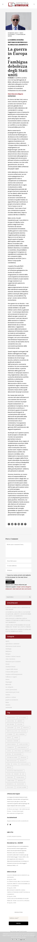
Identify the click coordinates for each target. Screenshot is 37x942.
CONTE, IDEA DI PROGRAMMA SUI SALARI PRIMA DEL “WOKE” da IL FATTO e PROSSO (18, 899)
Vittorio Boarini (21, 787)
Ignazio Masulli (11, 744)
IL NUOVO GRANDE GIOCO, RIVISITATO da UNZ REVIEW (18, 876)
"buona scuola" (11, 717)
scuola (15, 764)
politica (22, 760)
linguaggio (9, 682)
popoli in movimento (12, 700)
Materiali (8, 684)
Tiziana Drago (20, 777)
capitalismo (10, 727)
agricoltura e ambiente (12, 643)
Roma (7, 702)
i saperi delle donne (12, 669)
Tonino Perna (10, 780)
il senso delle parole (12, 672)
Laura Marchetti (22, 747)
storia (9, 774)
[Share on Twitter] (12, 524)
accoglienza (22, 717)
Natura (9, 754)
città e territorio (10, 659)
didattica (26, 727)
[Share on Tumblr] (22, 524)
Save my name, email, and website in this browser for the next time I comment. (18, 577)
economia (9, 734)
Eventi (7, 664)
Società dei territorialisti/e (15, 770)
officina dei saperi (12, 757)
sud (23, 774)
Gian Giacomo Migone (15, 94)
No (16, 939)
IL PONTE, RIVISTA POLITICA (14, 836)
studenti (16, 774)
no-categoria (9, 687)
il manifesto (10, 747)
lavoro (7, 679)
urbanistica (10, 784)
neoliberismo (18, 754)
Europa (9, 737)
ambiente (20, 721)
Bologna (8, 654)
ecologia (23, 731)
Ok (13, 939)
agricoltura (10, 721)
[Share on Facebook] (9, 524)
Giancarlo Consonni (12, 740)
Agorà (7, 641)
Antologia (8, 649)
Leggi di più (22, 939)
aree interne (10, 724)
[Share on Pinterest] (25, 524)
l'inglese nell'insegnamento (14, 674)
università (9, 707)
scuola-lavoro (25, 764)
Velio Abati (10, 787)
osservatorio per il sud (12, 692)
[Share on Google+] (15, 524)
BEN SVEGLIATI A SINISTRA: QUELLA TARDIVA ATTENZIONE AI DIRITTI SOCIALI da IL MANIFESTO (18, 620)
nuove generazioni (11, 689)
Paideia (8, 694)
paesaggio (23, 757)
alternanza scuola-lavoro (13, 646)
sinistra (8, 705)
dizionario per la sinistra (13, 661)
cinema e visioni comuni (13, 656)
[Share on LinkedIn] (19, 524)
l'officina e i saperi (11, 677)
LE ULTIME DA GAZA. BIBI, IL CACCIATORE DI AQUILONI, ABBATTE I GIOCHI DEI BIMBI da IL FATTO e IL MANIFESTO (18, 614)
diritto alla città (12, 731)
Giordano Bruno (10, 666)
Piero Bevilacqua (12, 760)
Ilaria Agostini (23, 744)
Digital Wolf (20, 813)
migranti (27, 750)
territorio (10, 777)
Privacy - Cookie (11, 811)
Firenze (16, 737)
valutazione (20, 784)
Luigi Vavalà (17, 750)
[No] (35, 937)
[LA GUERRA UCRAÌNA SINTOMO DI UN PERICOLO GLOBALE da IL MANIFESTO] (18, 21)
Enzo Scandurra (20, 734)
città (18, 727)
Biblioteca (9, 651)
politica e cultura (11, 697)
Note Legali (20, 811)
